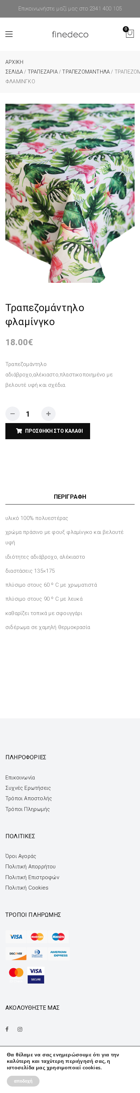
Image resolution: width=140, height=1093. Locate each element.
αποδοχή (23, 1081)
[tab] (70, 496)
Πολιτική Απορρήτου (30, 866)
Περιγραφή (70, 496)
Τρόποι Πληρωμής (27, 809)
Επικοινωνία (20, 777)
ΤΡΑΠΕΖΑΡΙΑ (43, 72)
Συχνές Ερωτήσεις (28, 788)
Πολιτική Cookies (26, 888)
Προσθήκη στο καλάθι (54, 431)
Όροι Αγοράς (20, 856)
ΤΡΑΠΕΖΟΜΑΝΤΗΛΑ (86, 72)
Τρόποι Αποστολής (28, 798)
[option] (70, 193)
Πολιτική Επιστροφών (32, 877)
